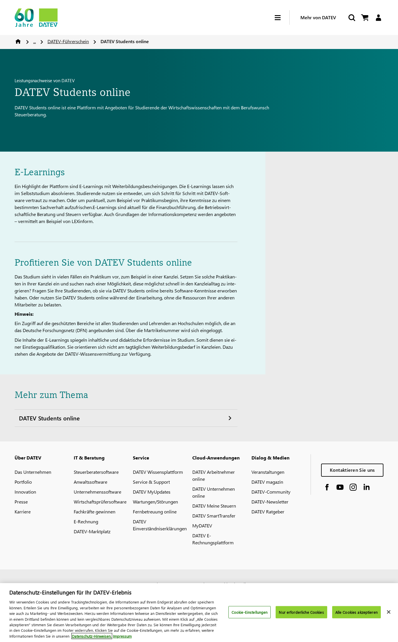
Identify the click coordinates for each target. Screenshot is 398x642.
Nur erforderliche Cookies (301, 612)
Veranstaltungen (267, 472)
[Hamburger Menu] (282, 17)
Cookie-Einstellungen (250, 612)
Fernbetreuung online (155, 511)
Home (18, 41)
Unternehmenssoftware (97, 492)
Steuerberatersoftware (96, 472)
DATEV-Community (270, 492)
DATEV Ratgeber (267, 511)
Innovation (25, 492)
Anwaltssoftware (90, 482)
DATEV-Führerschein (68, 41)
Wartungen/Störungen (155, 502)
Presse (21, 502)
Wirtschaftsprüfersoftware (100, 502)
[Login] (378, 18)
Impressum (122, 636)
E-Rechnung (86, 521)
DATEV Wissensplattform (158, 472)
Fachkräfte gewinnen (94, 511)
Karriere (23, 511)
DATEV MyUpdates (151, 492)
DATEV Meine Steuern (214, 506)
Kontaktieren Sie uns (352, 470)
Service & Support (151, 482)
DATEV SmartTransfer (213, 516)
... (34, 41)
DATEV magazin (267, 482)
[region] (199, 612)
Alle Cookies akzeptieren (356, 612)
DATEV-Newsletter (269, 502)
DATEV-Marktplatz (92, 531)
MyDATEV (202, 525)
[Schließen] (388, 612)
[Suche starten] (351, 17)
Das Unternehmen (33, 472)
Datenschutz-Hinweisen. (92, 636)
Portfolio (23, 482)
